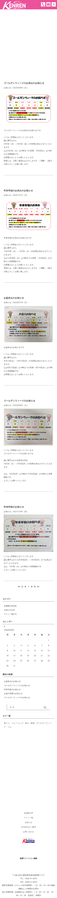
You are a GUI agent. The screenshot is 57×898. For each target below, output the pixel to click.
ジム (10, 726)
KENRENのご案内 (28, 827)
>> (38, 586)
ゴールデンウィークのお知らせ (19, 400)
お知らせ (28, 822)
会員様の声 (28, 813)
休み (27, 723)
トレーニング (17, 723)
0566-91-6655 (43, 4)
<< (19, 586)
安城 (32, 723)
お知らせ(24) (9, 610)
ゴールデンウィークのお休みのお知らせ (24, 82)
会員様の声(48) (10, 606)
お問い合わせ (28, 831)
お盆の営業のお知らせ (13, 693)
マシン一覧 (28, 817)
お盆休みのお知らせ (14, 297)
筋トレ (7, 723)
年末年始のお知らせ (14, 506)
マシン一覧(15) (10, 614)
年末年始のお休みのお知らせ (18, 190)
